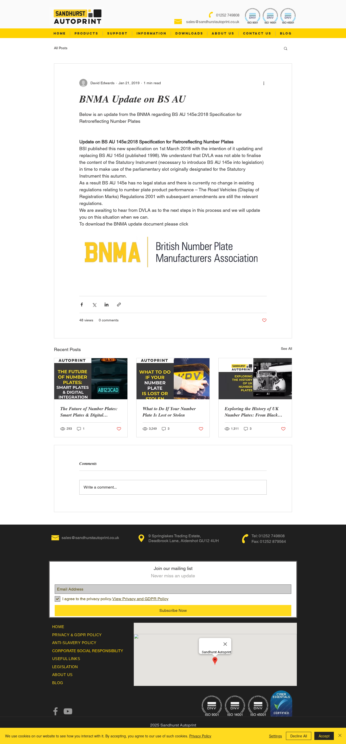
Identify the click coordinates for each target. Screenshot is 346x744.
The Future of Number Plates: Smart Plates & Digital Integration (89, 411)
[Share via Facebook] (81, 304)
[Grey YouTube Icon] (68, 711)
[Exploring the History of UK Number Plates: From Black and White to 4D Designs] (255, 378)
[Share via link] (119, 304)
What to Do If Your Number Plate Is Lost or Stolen (169, 411)
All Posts (60, 48)
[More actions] (264, 83)
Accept (324, 735)
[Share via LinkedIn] (106, 304)
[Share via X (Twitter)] (94, 304)
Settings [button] (275, 735)
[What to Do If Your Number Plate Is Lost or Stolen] (173, 378)
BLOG (57, 683)
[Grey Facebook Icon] (55, 711)
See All (286, 349)
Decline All (298, 735)
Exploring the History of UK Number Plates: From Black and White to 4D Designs (252, 411)
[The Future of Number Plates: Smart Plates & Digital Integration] (90, 378)
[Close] (340, 736)
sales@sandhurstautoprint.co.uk (212, 22)
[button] (285, 48)
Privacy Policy (200, 735)
